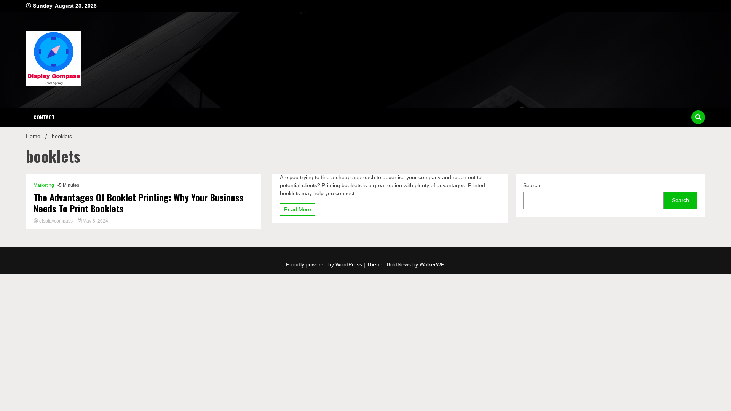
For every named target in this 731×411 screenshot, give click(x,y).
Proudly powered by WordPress (325, 264)
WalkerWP (432, 264)
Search (531, 185)
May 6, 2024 (94, 221)
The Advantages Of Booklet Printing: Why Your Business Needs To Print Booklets (139, 203)
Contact (44, 117)
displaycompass (56, 221)
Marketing (44, 185)
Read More (297, 209)
